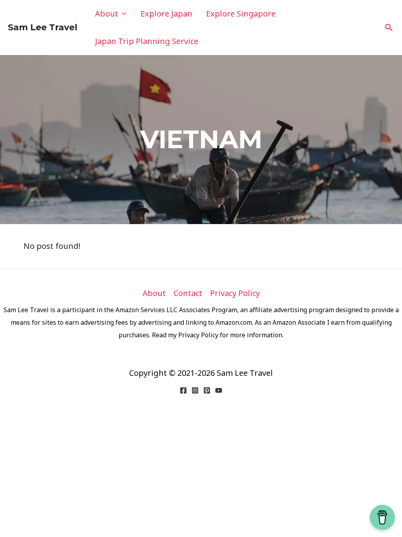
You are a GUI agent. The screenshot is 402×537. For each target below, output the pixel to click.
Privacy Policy (235, 293)
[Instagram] (195, 390)
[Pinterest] (206, 390)
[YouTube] (218, 390)
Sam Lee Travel (42, 27)
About (106, 13)
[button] (389, 27)
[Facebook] (183, 390)
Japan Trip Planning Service (146, 41)
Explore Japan (166, 13)
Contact (188, 293)
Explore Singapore (241, 13)
